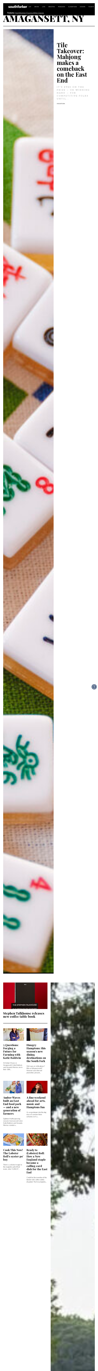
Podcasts (61, 6)
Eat (30, 6)
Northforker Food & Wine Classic (29, 13)
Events (82, 6)
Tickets (91, 6)
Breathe (51, 6)
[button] (94, 686)
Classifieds (72, 6)
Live (43, 6)
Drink (36, 6)
